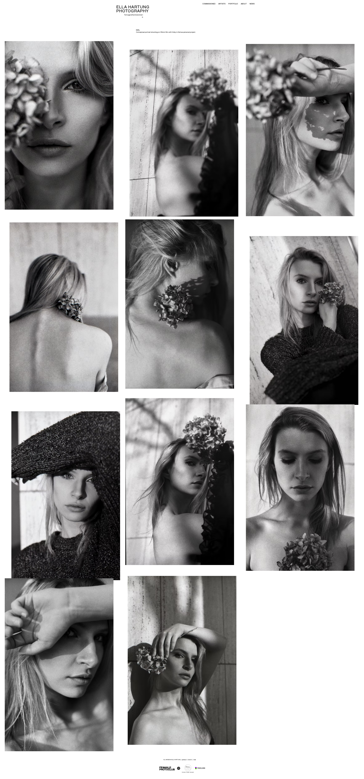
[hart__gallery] (178, 768)
